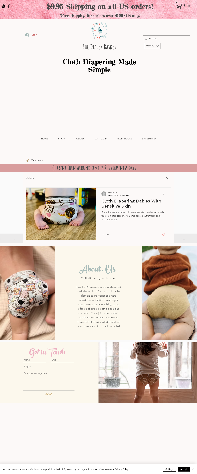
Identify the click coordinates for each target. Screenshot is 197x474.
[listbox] (152, 46)
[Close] (193, 469)
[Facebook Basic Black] (9, 6)
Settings (169, 469)
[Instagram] (3, 6)
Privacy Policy (121, 469)
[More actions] (165, 194)
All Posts (30, 178)
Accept (183, 469)
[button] (152, 46)
